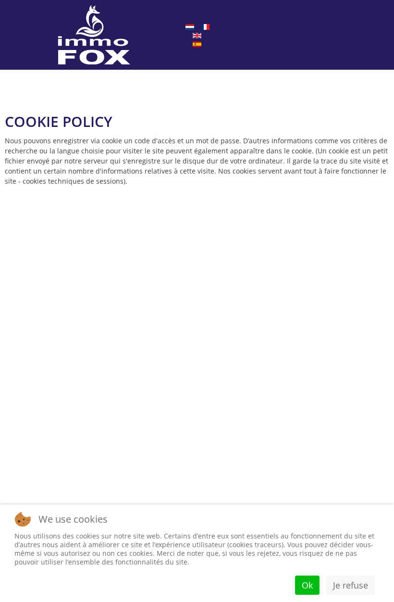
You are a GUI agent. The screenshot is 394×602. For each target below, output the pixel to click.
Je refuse (350, 585)
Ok (307, 585)
